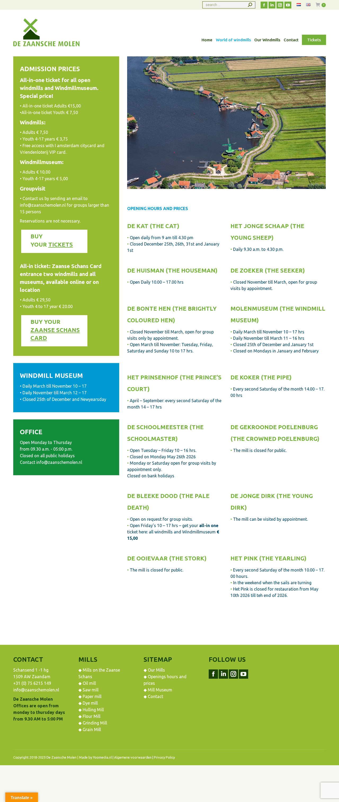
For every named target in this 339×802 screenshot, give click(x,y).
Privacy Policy (164, 757)
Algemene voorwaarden (132, 757)
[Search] (250, 4)
